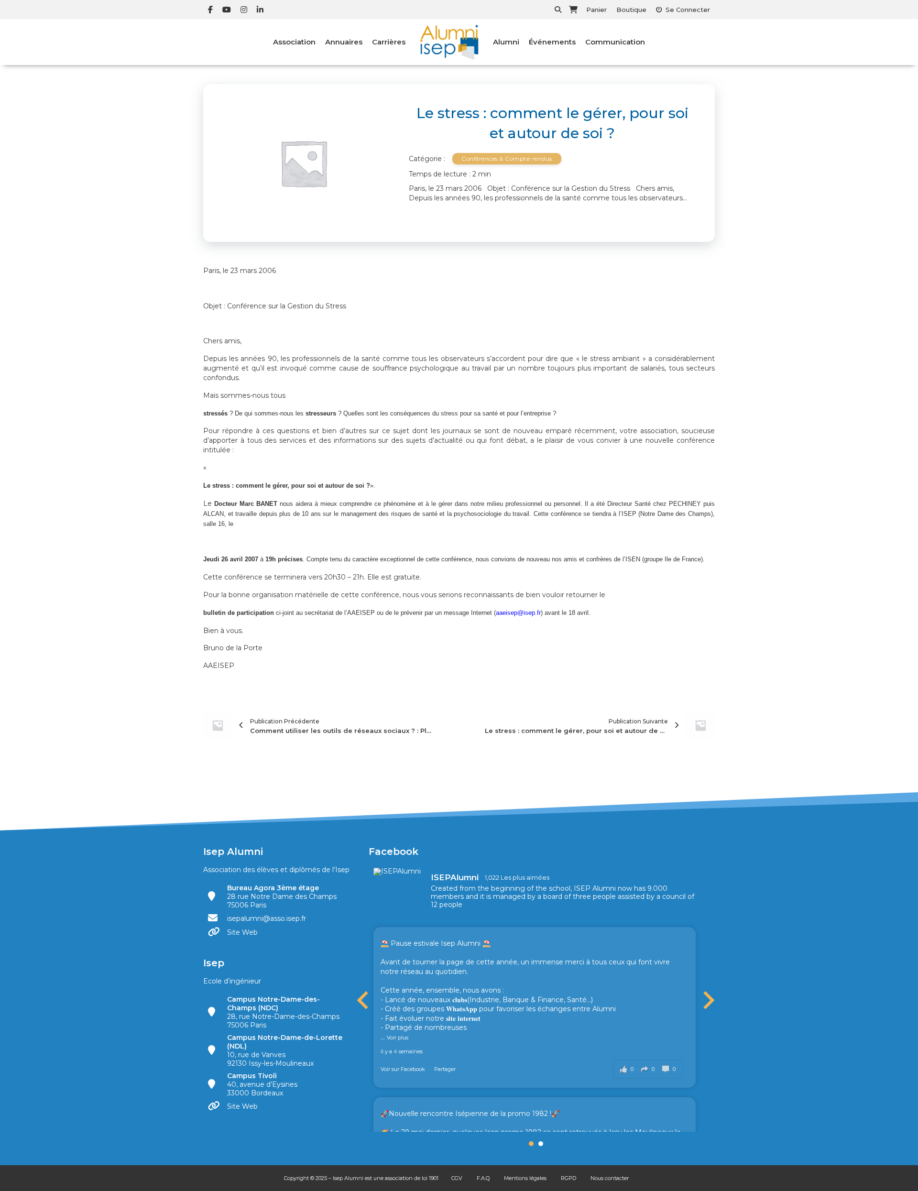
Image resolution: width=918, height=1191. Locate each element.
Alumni (506, 41)
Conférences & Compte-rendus (506, 158)
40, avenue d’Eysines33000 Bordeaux (262, 1084)
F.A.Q (483, 1178)
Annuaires (343, 41)
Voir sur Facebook (403, 1069)
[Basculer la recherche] (558, 9)
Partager (445, 1069)
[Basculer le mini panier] (573, 9)
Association (294, 41)
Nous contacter (609, 1178)
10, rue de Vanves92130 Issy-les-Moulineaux (284, 1050)
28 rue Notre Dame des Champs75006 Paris (282, 896)
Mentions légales (525, 1178)
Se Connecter (688, 9)
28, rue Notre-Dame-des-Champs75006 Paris (283, 1012)
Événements (552, 41)
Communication (615, 41)
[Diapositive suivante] (708, 1000)
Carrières (388, 41)
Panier (596, 9)
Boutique (631, 9)
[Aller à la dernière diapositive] (364, 1000)
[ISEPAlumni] (397, 871)
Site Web (242, 932)
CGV (456, 1178)
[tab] (531, 1143)
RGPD (568, 1178)
